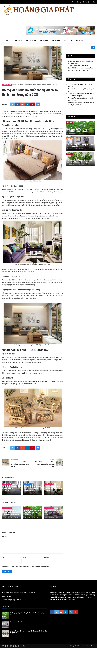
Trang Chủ (7, 40)
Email (24, 557)
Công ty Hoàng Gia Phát (75, 61)
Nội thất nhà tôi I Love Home (87, 646)
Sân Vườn (79, 40)
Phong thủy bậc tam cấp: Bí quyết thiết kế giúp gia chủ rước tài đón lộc (11, 486)
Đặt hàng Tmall (88, 68)
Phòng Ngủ (44, 40)
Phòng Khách (31, 40)
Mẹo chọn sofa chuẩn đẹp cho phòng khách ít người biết (53, 510)
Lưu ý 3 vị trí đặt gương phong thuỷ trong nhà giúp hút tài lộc (53, 488)
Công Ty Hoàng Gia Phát (68, 592)
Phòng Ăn (18, 40)
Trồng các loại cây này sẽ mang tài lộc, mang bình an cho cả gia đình (79, 161)
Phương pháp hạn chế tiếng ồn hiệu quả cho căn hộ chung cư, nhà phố (20, 464)
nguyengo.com (28, 437)
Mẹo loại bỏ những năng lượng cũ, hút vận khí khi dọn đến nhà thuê (31, 488)
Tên (3, 557)
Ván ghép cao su (73, 63)
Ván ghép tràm (83, 65)
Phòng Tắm (68, 40)
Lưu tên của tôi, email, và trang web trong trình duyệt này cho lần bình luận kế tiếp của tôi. (25, 566)
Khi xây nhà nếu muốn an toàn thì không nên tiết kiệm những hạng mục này (11, 513)
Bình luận (4, 536)
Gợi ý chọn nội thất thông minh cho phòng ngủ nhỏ (80, 146)
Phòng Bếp (56, 40)
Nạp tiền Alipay (75, 70)
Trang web (46, 557)
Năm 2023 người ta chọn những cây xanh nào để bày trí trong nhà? (45, 464)
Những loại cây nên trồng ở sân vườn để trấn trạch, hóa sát (32, 513)
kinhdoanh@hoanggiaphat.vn (12, 600)
